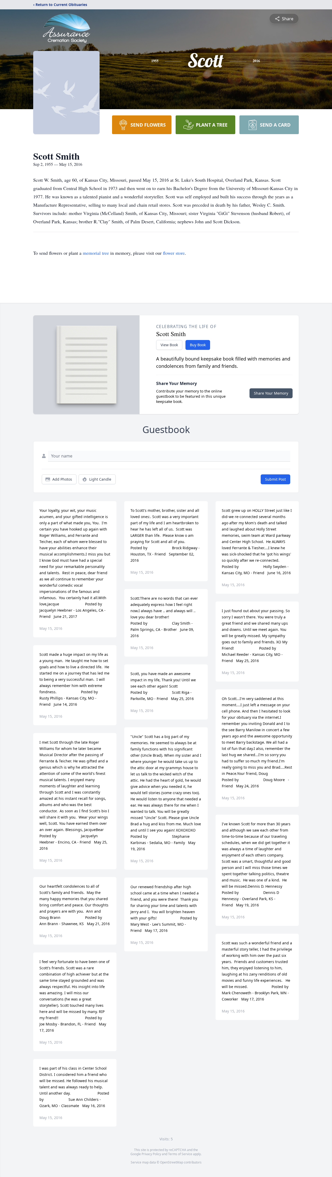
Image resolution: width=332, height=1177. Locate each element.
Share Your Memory (271, 393)
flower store (174, 253)
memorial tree (96, 253)
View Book (169, 344)
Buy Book (198, 344)
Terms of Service (180, 1154)
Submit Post (275, 479)
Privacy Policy (151, 1154)
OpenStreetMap (171, 1162)
